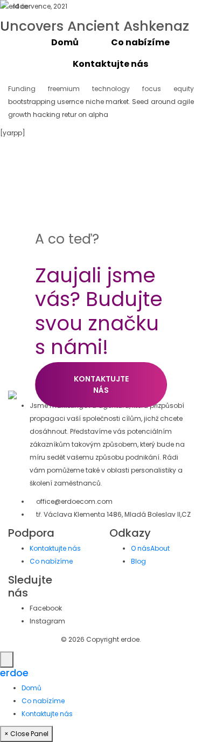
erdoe (14, 673)
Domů (65, 42)
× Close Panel (26, 733)
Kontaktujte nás (110, 64)
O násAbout (150, 548)
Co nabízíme (140, 42)
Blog (138, 561)
